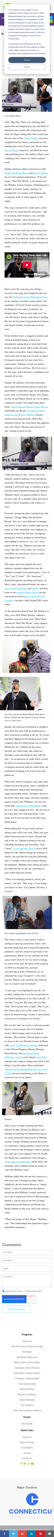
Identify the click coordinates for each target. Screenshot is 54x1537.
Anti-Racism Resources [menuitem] (27, 1357)
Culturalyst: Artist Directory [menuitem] (27, 1367)
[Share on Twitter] (13, 1533)
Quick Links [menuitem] (27, 1430)
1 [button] (20, 1517)
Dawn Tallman (31, 138)
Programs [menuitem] (27, 1334)
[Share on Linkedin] (31, 1533)
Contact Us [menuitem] (27, 1458)
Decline (27, 67)
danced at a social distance (29, 805)
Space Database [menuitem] (27, 1399)
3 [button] (28, 1517)
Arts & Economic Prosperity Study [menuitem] (27, 1346)
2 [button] (24, 1517)
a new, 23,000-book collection (23, 1045)
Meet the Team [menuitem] (27, 1442)
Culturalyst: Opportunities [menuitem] (27, 1378)
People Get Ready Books (16, 172)
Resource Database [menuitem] (27, 1394)
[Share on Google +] (22, 1533)
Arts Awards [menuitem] (27, 1423)
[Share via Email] (49, 1533)
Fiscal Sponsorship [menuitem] (27, 1383)
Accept (27, 60)
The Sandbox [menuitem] (27, 1405)
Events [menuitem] (27, 1417)
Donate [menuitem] (27, 1453)
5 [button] (36, 1517)
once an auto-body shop (16, 588)
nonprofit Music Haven (27, 592)
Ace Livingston (12, 150)
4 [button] (32, 1517)
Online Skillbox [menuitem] (27, 1389)
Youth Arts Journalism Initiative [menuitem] (27, 1410)
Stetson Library (40, 172)
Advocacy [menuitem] (27, 1341)
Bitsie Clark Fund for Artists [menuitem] (27, 1362)
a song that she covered (24, 848)
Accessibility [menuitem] (27, 1447)
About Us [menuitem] (27, 1437)
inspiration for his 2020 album (30, 297)
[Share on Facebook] (4, 1533)
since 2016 (41, 1057)
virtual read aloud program (17, 1161)
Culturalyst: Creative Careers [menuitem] (27, 1373)
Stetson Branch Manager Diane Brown (29, 406)
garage (34, 588)
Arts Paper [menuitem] (27, 1351)
